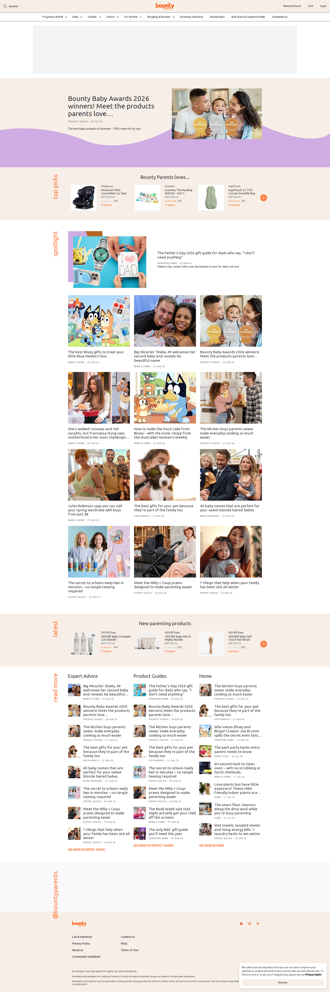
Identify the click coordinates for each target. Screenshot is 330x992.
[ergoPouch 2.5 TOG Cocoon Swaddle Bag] (211, 198)
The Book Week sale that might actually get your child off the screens (172, 813)
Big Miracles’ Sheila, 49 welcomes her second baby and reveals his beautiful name (164, 356)
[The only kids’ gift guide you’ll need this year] (140, 833)
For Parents (131, 16)
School (110, 16)
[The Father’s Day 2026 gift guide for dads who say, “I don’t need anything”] (109, 262)
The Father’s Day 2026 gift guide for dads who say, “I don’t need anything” (171, 690)
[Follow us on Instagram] (249, 923)
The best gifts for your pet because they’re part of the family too (163, 508)
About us (77, 950)
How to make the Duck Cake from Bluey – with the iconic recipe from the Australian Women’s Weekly (162, 433)
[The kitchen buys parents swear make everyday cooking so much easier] (231, 398)
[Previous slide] (66, 197)
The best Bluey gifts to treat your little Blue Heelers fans (96, 354)
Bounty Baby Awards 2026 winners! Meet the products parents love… (111, 106)
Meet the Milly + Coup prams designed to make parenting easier (163, 585)
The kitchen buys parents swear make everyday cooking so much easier (227, 433)
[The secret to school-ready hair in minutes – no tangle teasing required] (99, 552)
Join (310, 6)
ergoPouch (234, 186)
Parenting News (167, 263)
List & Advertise (82, 937)
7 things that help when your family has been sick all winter (229, 585)
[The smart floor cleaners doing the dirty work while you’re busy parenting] (205, 809)
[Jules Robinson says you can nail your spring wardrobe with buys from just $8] (99, 475)
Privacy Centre (313, 974)
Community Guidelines (86, 956)
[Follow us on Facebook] (241, 923)
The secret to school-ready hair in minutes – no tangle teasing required (96, 587)
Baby (75, 16)
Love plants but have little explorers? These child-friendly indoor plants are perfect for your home (236, 790)
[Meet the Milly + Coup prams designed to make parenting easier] (165, 552)
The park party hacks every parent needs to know (237, 749)
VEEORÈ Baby (108, 632)
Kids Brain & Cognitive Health (248, 16)
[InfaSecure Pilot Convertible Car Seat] (84, 198)
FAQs (124, 943)
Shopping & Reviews (158, 16)
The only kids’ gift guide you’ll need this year (168, 831)
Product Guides (78, 121)
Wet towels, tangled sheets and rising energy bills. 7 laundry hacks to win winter (237, 829)
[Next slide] (263, 197)
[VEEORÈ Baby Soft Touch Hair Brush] (211, 643)
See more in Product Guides (154, 845)
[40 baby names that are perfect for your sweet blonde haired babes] (231, 475)
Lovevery (170, 186)
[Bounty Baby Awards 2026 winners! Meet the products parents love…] (217, 114)
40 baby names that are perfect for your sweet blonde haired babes (230, 508)
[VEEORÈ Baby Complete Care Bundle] (84, 644)
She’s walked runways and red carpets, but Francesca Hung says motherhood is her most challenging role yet (98, 435)
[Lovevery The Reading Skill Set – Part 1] (147, 198)
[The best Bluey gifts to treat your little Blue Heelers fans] (99, 321)
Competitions (280, 16)
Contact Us (128, 937)
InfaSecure (107, 186)
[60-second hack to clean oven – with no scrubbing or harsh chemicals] (205, 768)
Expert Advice (77, 597)
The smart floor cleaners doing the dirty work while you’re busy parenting (235, 809)
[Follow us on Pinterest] (258, 923)
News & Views (76, 362)
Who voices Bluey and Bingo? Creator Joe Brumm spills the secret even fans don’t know (236, 733)
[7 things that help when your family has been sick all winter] (231, 552)
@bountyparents (55, 895)
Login (323, 6)
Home (218, 797)
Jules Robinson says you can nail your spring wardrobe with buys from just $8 (95, 510)
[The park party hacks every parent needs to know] (205, 751)
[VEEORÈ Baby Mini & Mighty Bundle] (147, 644)
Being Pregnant (210, 516)
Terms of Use (129, 950)
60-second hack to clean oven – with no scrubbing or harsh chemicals (237, 768)
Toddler (92, 16)
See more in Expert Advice (86, 849)
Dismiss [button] (282, 982)
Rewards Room (292, 6)
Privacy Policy (81, 943)
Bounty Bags (217, 16)
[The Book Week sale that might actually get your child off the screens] (140, 813)
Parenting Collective (191, 16)
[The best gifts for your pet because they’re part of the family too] (165, 475)
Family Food (222, 756)
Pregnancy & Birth (52, 16)
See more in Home (211, 845)
